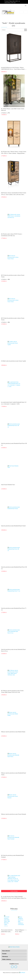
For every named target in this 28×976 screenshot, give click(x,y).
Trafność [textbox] (3, 29)
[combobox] (14, 30)
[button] (14, 951)
